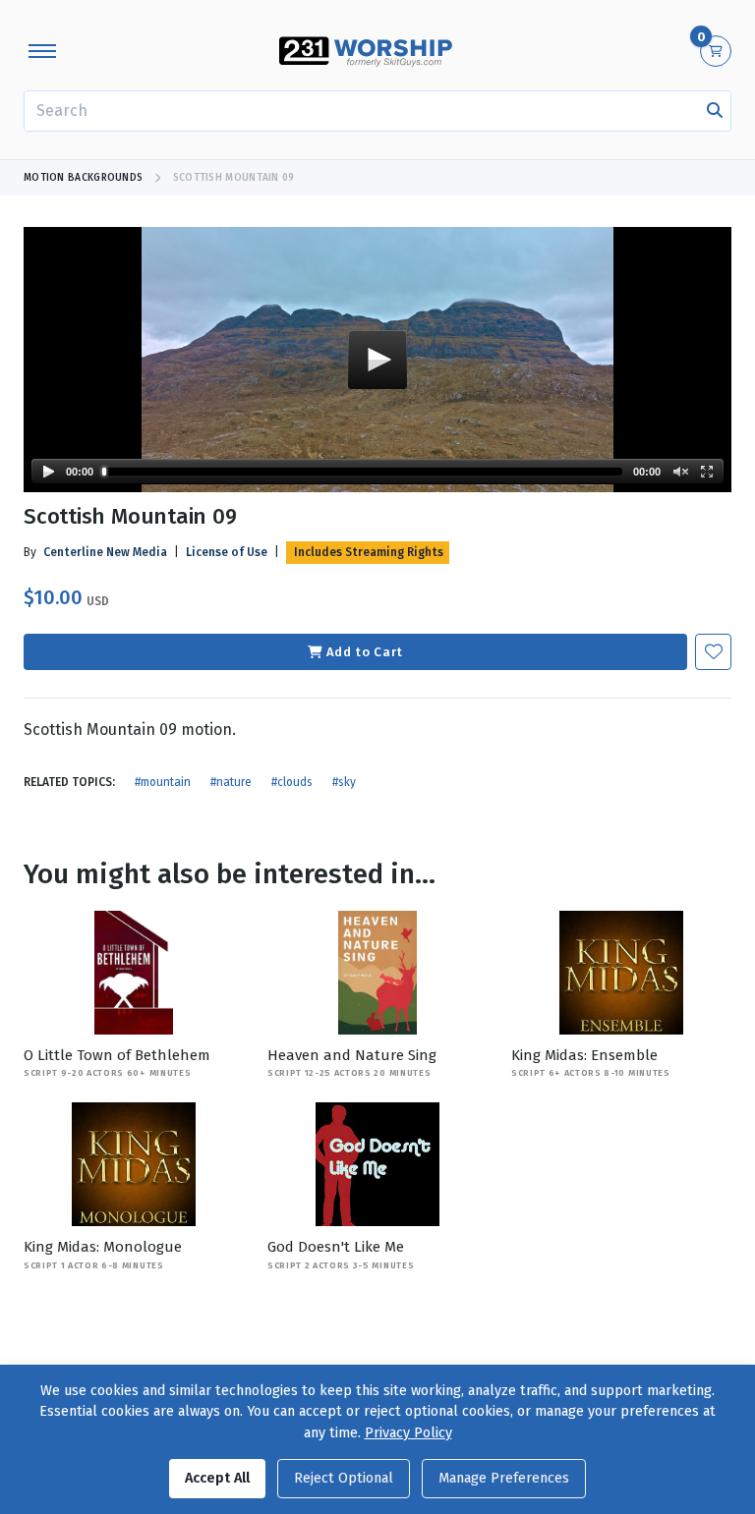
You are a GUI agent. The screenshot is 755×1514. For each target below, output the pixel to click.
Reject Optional (343, 1478)
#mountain (163, 782)
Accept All (217, 1478)
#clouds (292, 782)
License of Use (226, 552)
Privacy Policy (408, 1433)
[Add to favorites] (713, 652)
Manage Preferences (503, 1478)
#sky (344, 782)
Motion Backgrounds (83, 178)
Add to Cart (364, 652)
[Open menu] (42, 51)
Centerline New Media (105, 552)
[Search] (714, 111)
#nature (231, 782)
